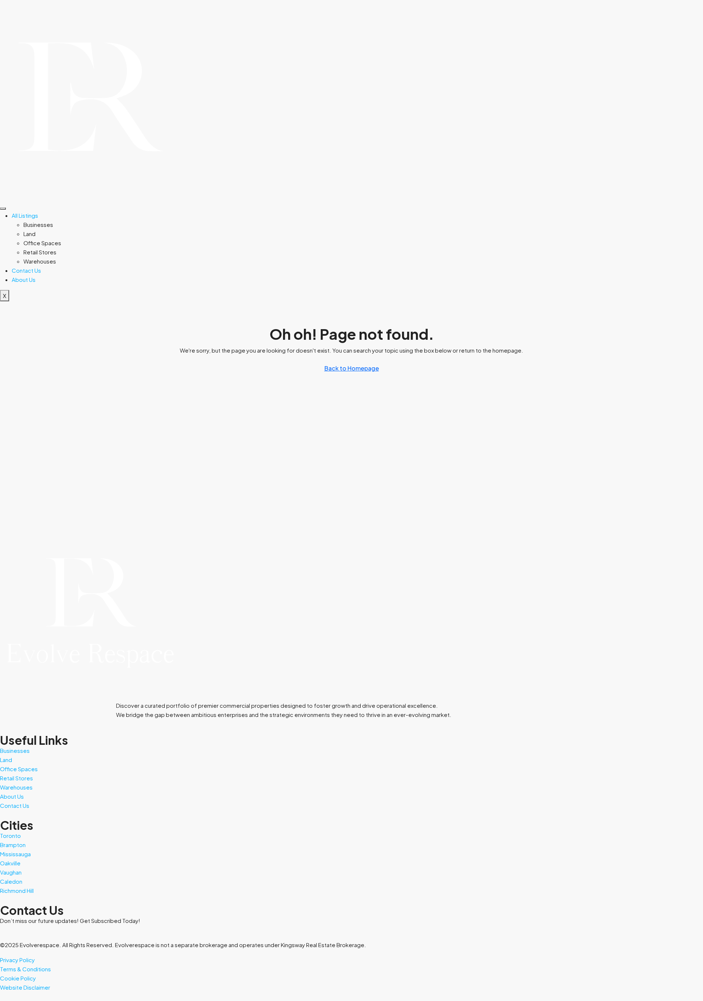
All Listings (25, 215)
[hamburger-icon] (3, 208)
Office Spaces (42, 242)
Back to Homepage (351, 368)
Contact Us (26, 270)
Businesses (38, 224)
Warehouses (39, 261)
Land (29, 233)
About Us (24, 279)
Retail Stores (39, 252)
